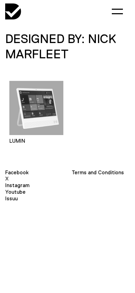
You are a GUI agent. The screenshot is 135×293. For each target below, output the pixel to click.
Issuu (11, 198)
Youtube (15, 192)
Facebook (17, 172)
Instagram (17, 185)
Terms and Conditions (98, 172)
